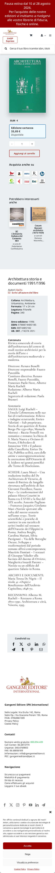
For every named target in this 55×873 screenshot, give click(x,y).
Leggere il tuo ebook (15, 786)
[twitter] (11, 805)
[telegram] (43, 805)
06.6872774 (23, 744)
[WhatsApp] (44, 644)
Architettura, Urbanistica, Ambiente (23, 302)
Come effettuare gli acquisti (19, 783)
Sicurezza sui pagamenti (18, 774)
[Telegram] (13, 649)
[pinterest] (24, 805)
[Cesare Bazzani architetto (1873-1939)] (38, 214)
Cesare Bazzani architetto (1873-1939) (38, 229)
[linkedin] (37, 805)
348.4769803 (21, 747)
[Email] (41, 649)
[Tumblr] (23, 649)
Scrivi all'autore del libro (25, 292)
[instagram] (17, 805)
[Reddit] (29, 644)
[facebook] (4, 805)
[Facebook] (13, 644)
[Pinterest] (32, 649)
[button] (50, 812)
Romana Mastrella (38, 239)
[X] (21, 644)
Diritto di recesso (14, 780)
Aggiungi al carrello (24, 153)
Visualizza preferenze (27, 862)
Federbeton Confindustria (17, 247)
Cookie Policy (20, 869)
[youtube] (30, 805)
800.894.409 (36, 742)
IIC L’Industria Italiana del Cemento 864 (16, 236)
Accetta (27, 846)
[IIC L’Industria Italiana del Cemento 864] (16, 217)
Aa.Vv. (19, 290)
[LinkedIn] (36, 644)
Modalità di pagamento (17, 777)
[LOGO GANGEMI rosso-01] (10, 28)
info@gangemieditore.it (32, 753)
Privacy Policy (33, 869)
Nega (27, 854)
